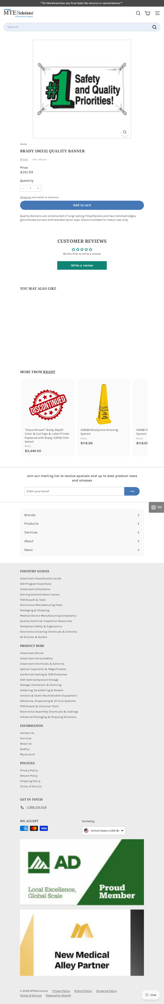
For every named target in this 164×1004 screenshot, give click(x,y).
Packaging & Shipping (34, 610)
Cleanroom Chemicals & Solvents (42, 663)
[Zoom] (125, 132)
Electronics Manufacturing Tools (41, 605)
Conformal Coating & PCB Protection (43, 674)
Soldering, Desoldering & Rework (41, 690)
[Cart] (147, 13)
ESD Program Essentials (35, 583)
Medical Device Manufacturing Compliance (48, 615)
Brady (24, 159)
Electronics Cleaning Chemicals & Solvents (48, 631)
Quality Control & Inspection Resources (46, 621)
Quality (24, 749)
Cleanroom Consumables (36, 658)
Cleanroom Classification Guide (40, 578)
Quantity (26, 181)
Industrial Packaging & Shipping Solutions (48, 716)
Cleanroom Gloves (32, 653)
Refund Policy (29, 775)
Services (25, 738)
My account (27, 754)
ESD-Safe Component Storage (39, 679)
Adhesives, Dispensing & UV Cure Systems (48, 700)
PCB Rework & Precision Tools (39, 706)
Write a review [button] (82, 265)
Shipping (25, 197)
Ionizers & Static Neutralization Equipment (48, 695)
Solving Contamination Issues (40, 594)
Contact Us (27, 733)
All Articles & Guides (33, 637)
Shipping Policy (30, 781)
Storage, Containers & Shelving (40, 684)
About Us (26, 743)
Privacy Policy (29, 770)
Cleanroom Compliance (35, 589)
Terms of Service (31, 786)
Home (24, 144)
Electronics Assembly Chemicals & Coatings (49, 711)
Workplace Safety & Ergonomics (41, 626)
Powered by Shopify (58, 995)
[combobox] (82, 27)
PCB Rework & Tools (33, 599)
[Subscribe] (132, 491)
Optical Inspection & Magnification (43, 669)
